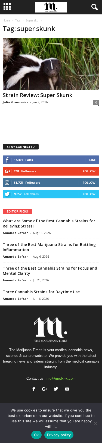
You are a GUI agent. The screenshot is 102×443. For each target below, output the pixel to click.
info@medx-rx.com (61, 378)
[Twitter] (57, 390)
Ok (36, 435)
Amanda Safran (16, 233)
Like (92, 160)
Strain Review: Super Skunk (37, 95)
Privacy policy (59, 435)
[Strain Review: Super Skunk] (51, 64)
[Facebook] (35, 390)
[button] (94, 7)
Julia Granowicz (15, 102)
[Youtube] (68, 390)
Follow (89, 171)
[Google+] (46, 390)
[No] (95, 423)
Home (6, 20)
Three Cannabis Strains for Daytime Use (41, 291)
